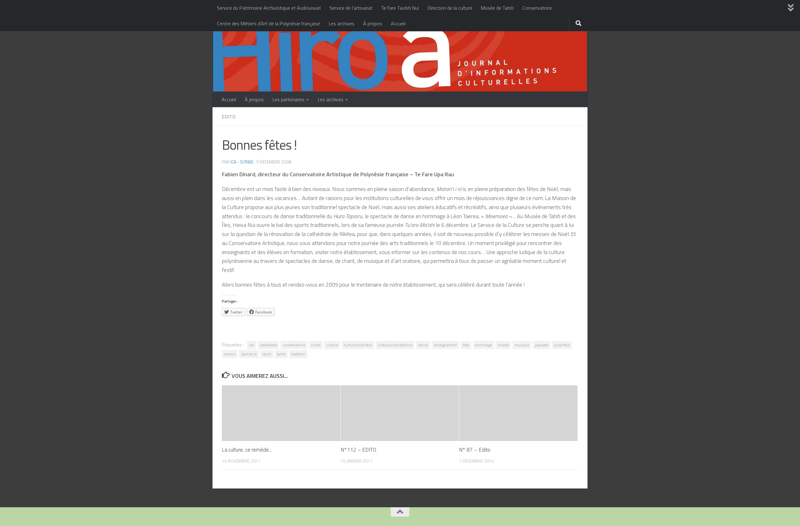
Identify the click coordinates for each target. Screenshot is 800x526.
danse (423, 345)
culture (332, 345)
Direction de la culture (450, 8)
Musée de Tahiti (497, 8)
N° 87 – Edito (474, 450)
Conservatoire (537, 8)
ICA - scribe (242, 161)
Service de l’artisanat (350, 8)
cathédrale (268, 345)
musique (522, 345)
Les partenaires (288, 99)
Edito (229, 116)
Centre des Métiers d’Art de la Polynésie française (268, 23)
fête (466, 345)
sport (266, 354)
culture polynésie (358, 345)
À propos (372, 23)
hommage (483, 345)
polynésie (562, 345)
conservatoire (294, 345)
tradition (298, 354)
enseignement (445, 345)
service (229, 354)
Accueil (398, 23)
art (251, 345)
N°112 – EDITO (358, 450)
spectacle (249, 354)
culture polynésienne (395, 345)
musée (503, 345)
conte (315, 345)
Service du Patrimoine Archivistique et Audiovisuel (269, 8)
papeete (541, 345)
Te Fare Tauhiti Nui (400, 8)
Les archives (341, 23)
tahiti (281, 354)
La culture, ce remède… (247, 450)
